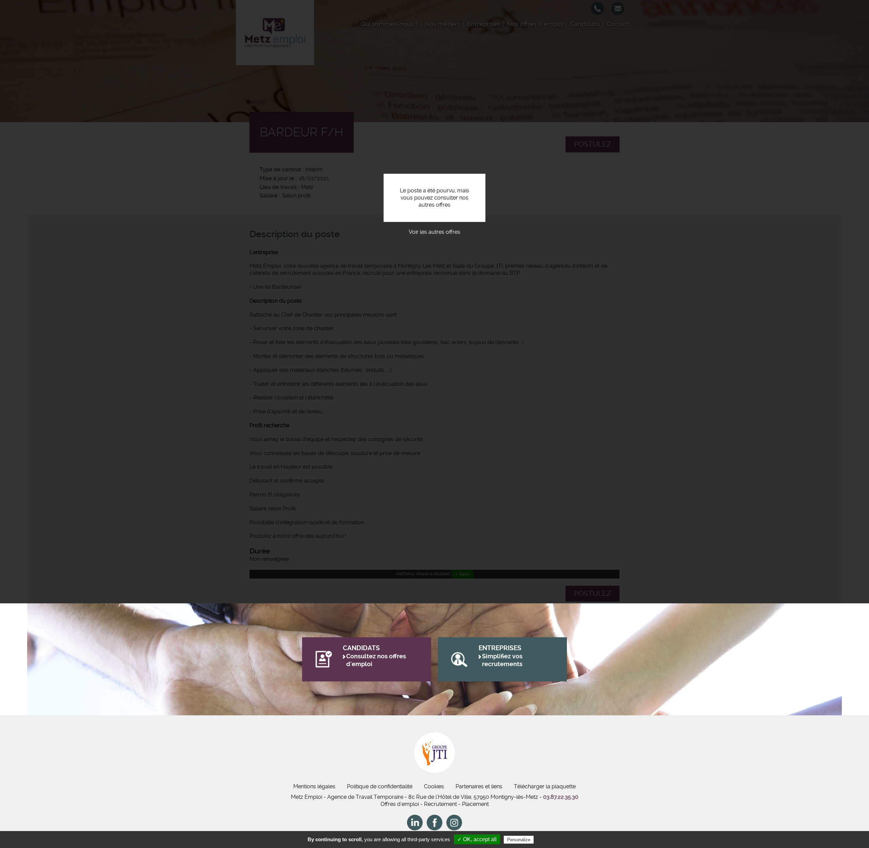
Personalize (518, 839)
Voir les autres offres (434, 232)
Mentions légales (314, 786)
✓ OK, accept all (477, 839)
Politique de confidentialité (379, 786)
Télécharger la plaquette (545, 786)
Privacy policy (551, 839)
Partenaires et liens (479, 786)
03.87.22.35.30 (560, 797)
